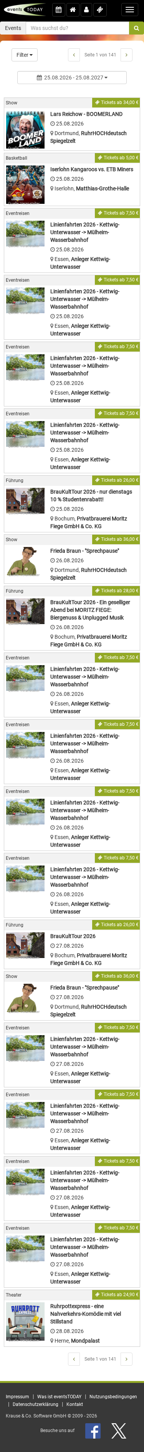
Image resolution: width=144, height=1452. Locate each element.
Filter (23, 55)
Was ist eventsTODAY (59, 1396)
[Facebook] (93, 1430)
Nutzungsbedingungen (113, 1396)
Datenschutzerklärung (35, 1404)
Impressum (17, 1396)
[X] (119, 1430)
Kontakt (74, 1404)
